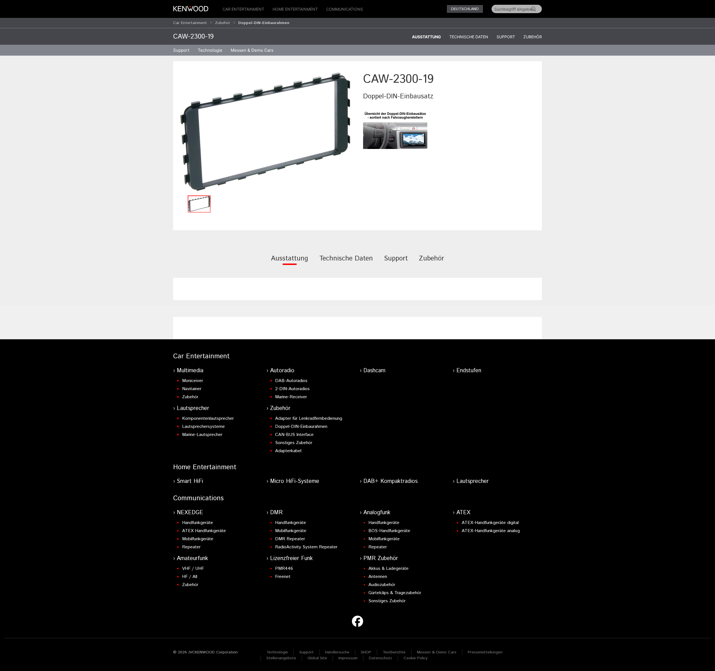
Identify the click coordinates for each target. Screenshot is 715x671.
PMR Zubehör (380, 558)
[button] (265, 132)
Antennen (377, 576)
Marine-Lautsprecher (202, 434)
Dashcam (374, 371)
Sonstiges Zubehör (293, 443)
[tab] (289, 262)
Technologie (277, 652)
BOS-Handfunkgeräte (389, 531)
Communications (344, 9)
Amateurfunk (192, 558)
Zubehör (222, 23)
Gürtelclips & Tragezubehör (394, 593)
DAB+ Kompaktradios (390, 481)
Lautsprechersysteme (203, 426)
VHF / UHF (193, 568)
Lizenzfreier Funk (291, 558)
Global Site (317, 658)
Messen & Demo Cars (436, 652)
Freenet (282, 576)
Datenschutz (380, 658)
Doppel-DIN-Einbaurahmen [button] (263, 23)
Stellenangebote (281, 658)
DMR (276, 513)
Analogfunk (376, 513)
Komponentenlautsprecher (208, 418)
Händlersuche (337, 652)
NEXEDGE (190, 513)
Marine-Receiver (291, 397)
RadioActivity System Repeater (306, 547)
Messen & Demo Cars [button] (252, 50)
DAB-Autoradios (291, 381)
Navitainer (191, 389)
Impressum (348, 658)
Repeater (191, 547)
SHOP (366, 652)
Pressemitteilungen (485, 652)
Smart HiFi (190, 481)
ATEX (463, 513)
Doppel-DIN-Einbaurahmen (301, 426)
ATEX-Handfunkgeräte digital (490, 523)
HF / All (189, 576)
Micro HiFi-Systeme (294, 481)
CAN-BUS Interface (294, 434)
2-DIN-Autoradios (292, 389)
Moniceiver (192, 381)
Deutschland (465, 9)
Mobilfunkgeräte (197, 539)
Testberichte (394, 652)
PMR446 (284, 568)
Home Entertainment (295, 9)
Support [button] (181, 50)
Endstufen (468, 371)
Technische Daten (468, 36)
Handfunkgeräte (197, 523)
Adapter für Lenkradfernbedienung (308, 418)
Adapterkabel (288, 451)
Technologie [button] (210, 50)
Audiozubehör (381, 585)
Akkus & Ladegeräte (388, 568)
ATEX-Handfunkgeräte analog (491, 531)
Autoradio (282, 371)
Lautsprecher (193, 408)
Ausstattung (426, 36)
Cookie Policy (416, 658)
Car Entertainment (243, 9)
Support (506, 36)
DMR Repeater (290, 539)
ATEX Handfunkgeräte (204, 531)
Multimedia (190, 371)
